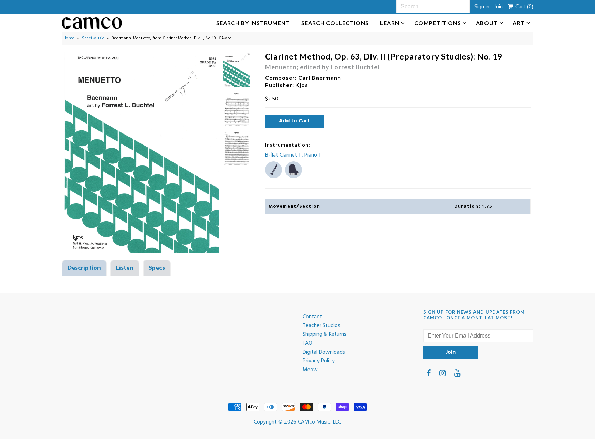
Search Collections (335, 23)
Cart (523, 6)
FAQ (307, 343)
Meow (310, 369)
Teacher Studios (321, 325)
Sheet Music (93, 38)
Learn (389, 23)
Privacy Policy (319, 360)
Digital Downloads (324, 352)
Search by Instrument (253, 23)
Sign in (481, 6)
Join (498, 6)
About (487, 23)
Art (519, 23)
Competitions (437, 23)
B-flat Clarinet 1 (283, 155)
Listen (125, 268)
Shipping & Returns (324, 334)
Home (68, 38)
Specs (157, 268)
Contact (312, 316)
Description (84, 268)
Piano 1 (312, 155)
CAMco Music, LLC (319, 422)
